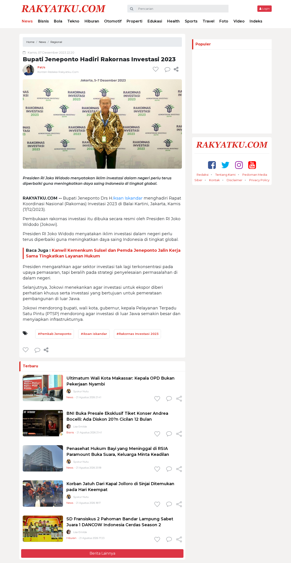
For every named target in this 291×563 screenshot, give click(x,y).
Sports (191, 21)
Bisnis (43, 21)
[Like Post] (156, 69)
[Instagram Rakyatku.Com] (239, 165)
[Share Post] (176, 69)
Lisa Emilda (80, 426)
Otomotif (113, 21)
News (27, 21)
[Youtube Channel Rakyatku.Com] (252, 165)
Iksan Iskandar (128, 198)
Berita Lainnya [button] (102, 553)
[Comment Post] (169, 399)
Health (173, 21)
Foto (223, 21)
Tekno (73, 21)
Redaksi (202, 174)
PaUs (41, 67)
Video (239, 21)
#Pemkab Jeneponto (54, 334)
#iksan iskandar (94, 334)
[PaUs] (28, 70)
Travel (208, 21)
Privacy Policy (259, 180)
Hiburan (92, 21)
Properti (134, 21)
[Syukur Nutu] (68, 392)
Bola (58, 21)
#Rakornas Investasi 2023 (137, 334)
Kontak (214, 180)
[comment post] (167, 69)
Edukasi (155, 21)
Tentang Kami (225, 174)
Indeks (256, 21)
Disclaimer (234, 180)
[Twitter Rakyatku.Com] (225, 165)
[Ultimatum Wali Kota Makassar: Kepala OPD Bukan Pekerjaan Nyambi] (43, 388)
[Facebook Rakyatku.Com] (212, 165)
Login (265, 8)
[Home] (63, 8)
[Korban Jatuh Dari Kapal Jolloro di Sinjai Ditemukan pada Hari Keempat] (43, 493)
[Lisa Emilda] (68, 427)
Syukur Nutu (81, 391)
